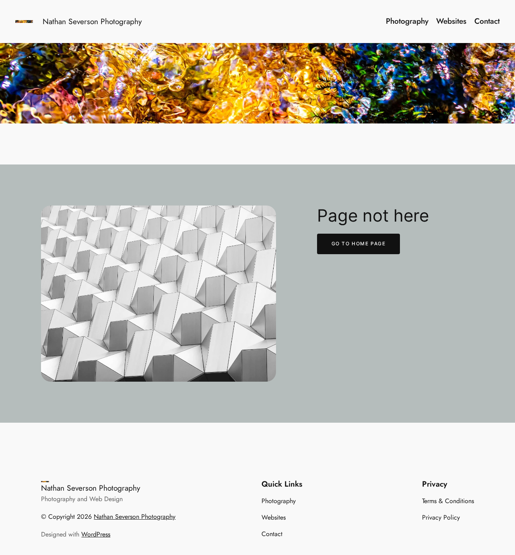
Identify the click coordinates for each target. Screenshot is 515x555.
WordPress (95, 534)
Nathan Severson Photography (92, 21)
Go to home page (359, 243)
